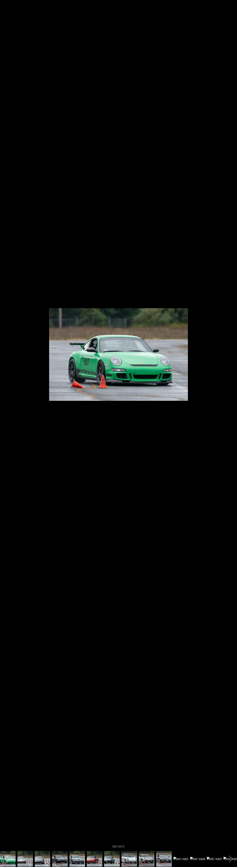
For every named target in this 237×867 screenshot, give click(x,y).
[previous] (6, 428)
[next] (231, 428)
